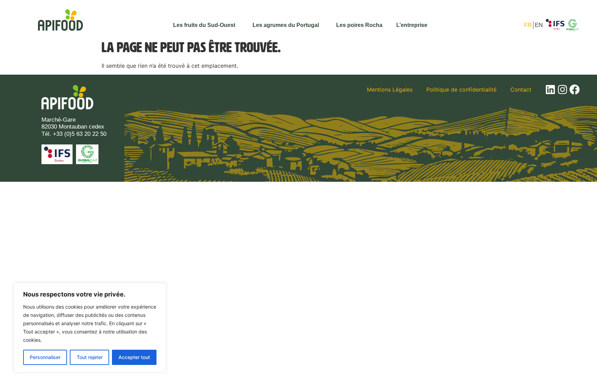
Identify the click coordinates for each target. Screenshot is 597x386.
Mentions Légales (390, 89)
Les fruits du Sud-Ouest (204, 25)
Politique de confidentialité (461, 89)
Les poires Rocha (359, 25)
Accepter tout (134, 357)
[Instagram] (562, 89)
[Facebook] (574, 89)
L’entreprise (411, 25)
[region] (90, 327)
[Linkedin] (550, 89)
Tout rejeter (90, 357)
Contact (520, 89)
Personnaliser (45, 357)
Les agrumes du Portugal (286, 25)
